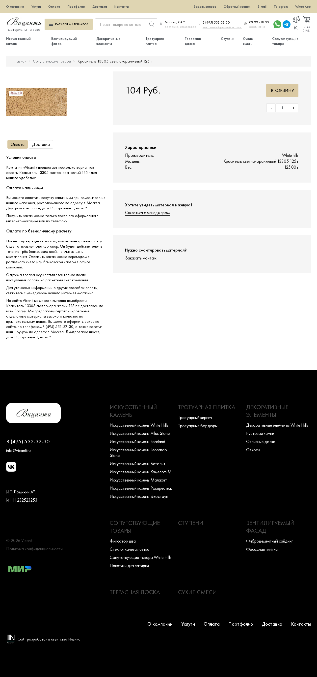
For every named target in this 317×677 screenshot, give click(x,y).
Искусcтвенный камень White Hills (139, 425)
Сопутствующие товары (52, 61)
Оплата (54, 6)
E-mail (262, 6)
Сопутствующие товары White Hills (140, 557)
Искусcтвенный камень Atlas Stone (140, 433)
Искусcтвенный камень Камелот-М (141, 472)
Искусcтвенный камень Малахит (138, 480)
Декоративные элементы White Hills (277, 425)
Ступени (227, 38)
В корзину (282, 90)
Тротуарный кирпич (195, 417)
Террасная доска (193, 41)
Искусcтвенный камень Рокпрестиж (141, 488)
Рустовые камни (260, 433)
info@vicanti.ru (18, 450)
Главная (20, 61)
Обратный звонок (237, 6)
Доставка (99, 6)
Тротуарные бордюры (197, 425)
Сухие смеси (248, 41)
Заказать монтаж (141, 258)
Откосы (253, 449)
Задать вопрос (204, 6)
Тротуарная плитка (154, 41)
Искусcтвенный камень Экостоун (139, 496)
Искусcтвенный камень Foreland (137, 441)
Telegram (281, 6)
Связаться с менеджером (147, 212)
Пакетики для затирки (129, 565)
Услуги (36, 6)
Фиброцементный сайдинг (269, 541)
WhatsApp (303, 6)
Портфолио (76, 6)
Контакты (121, 6)
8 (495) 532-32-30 (216, 22)
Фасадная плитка (262, 549)
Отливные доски (260, 441)
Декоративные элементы (108, 41)
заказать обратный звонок (222, 27)
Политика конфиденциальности (34, 548)
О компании (15, 6)
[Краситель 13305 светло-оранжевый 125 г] (36, 102)
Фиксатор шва (123, 541)
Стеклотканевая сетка (129, 549)
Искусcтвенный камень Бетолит (137, 463)
